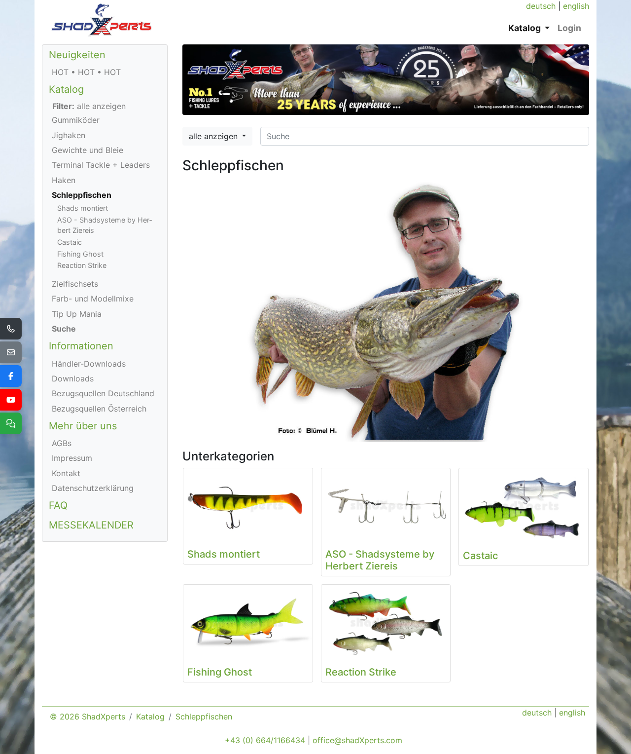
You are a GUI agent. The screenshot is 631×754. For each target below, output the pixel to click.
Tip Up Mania (77, 314)
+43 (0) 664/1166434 (265, 740)
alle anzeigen (214, 136)
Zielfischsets (75, 284)
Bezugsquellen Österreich (99, 409)
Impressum (72, 458)
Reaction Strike (81, 265)
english (576, 6)
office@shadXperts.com (357, 740)
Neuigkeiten (77, 55)
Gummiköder (76, 120)
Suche (64, 329)
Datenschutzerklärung (93, 488)
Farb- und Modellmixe (93, 298)
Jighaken (68, 135)
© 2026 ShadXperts (87, 716)
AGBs (61, 443)
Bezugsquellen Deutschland (103, 393)
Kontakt (66, 473)
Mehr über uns (83, 426)
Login (569, 28)
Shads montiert (82, 208)
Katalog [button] (525, 28)
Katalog (66, 89)
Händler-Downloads (89, 364)
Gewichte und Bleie (87, 150)
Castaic (69, 242)
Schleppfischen (81, 195)
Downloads (73, 378)
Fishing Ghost (80, 254)
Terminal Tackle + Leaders (101, 165)
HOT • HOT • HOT (86, 72)
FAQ (58, 505)
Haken (63, 180)
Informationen (81, 346)
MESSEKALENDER (91, 525)
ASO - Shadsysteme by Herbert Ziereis (104, 225)
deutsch (541, 6)
